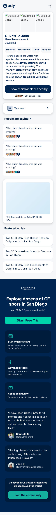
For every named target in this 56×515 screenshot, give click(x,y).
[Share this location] (50, 6)
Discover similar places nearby (28, 89)
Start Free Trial (28, 320)
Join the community (28, 495)
